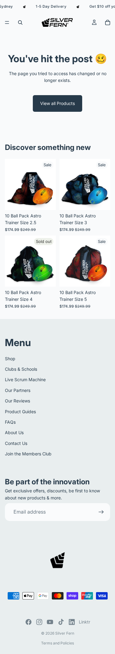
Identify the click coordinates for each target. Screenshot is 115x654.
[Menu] (7, 22)
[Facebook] (28, 622)
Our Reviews (17, 400)
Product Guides (20, 411)
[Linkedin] (71, 622)
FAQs (10, 422)
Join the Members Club (28, 453)
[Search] (20, 22)
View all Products (57, 103)
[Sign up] (101, 512)
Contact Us (16, 443)
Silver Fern (64, 633)
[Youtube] (50, 622)
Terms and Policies (57, 643)
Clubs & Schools (21, 369)
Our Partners (17, 390)
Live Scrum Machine (25, 379)
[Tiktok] (61, 622)
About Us (14, 432)
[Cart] (107, 22)
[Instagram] (39, 622)
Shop (10, 358)
